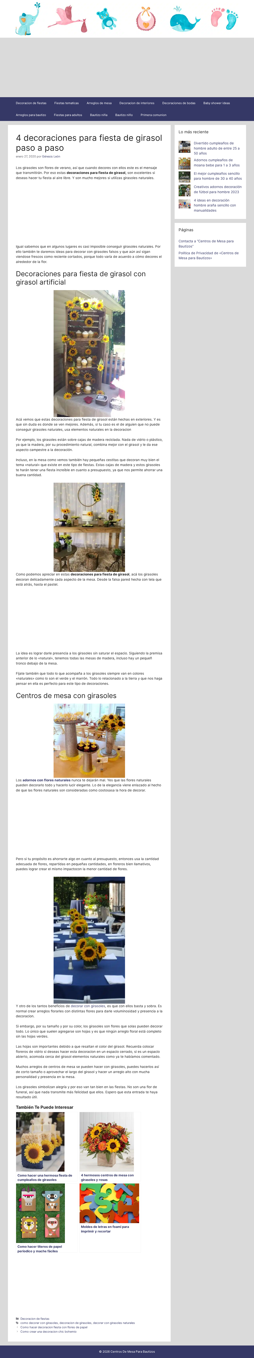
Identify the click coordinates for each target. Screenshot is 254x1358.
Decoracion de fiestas (31, 103)
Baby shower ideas (216, 103)
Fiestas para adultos (68, 115)
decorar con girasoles (88, 1006)
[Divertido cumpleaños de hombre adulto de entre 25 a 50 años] (184, 147)
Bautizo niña (98, 115)
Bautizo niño (124, 115)
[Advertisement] (127, 67)
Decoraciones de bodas (178, 103)
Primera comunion (153, 115)
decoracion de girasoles (75, 1322)
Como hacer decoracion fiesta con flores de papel (53, 1327)
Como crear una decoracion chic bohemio (48, 1331)
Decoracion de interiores (136, 103)
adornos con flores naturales (47, 780)
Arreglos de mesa (99, 103)
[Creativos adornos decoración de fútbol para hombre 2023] (184, 191)
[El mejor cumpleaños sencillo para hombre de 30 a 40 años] (184, 178)
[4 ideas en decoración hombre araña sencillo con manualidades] (184, 204)
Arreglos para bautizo (31, 115)
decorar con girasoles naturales (114, 1322)
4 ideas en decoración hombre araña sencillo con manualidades (215, 205)
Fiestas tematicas (66, 103)
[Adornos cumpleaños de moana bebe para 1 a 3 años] (184, 164)
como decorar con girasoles (39, 1322)
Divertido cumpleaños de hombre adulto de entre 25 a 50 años (217, 148)
